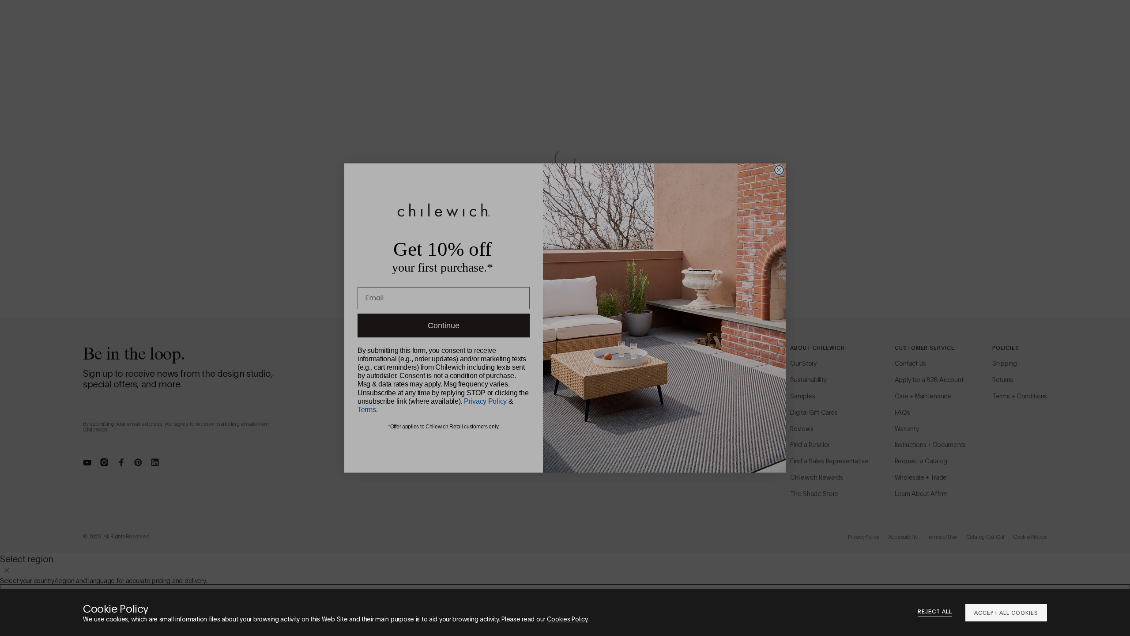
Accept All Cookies (1006, 612)
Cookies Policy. (568, 618)
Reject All (935, 611)
